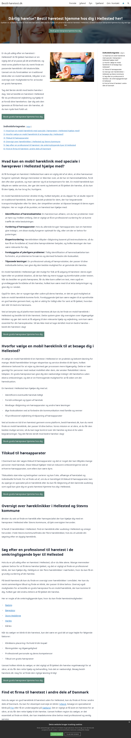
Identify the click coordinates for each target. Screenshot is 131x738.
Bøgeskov (10, 610)
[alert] (65, 729)
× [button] (129, 722)
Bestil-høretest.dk (12, 3)
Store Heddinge (13, 615)
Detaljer (87, 730)
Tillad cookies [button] (57, 734)
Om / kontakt (113, 3)
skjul (28, 126)
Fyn (90, 3)
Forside (72, 3)
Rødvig (8, 605)
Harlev (8, 620)
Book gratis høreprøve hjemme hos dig (65, 31)
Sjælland (99, 3)
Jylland (83, 3)
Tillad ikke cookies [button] (73, 734)
